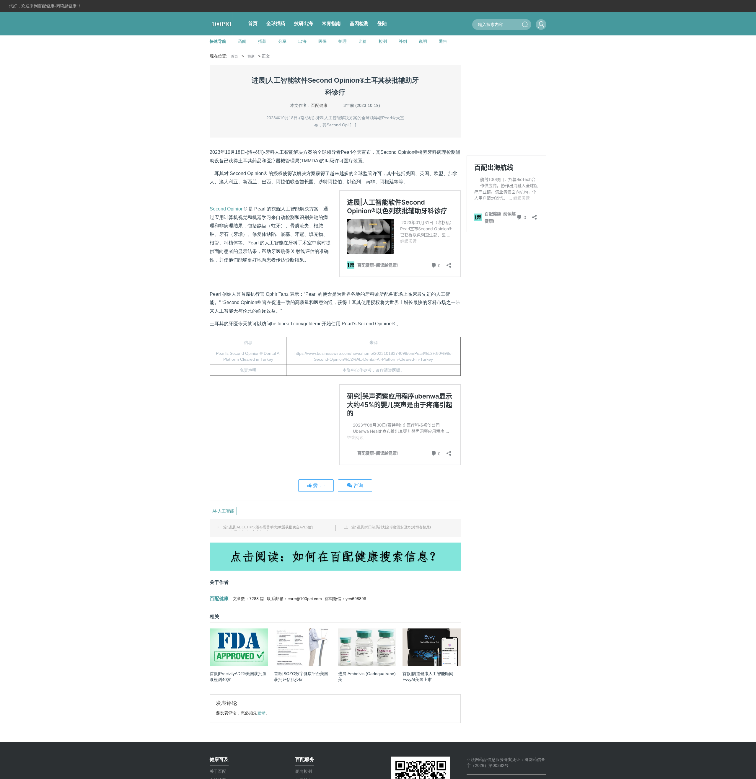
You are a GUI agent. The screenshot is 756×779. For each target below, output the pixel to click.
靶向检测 (303, 771)
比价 (363, 41)
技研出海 (303, 23)
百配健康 (319, 105)
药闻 (242, 41)
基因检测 (359, 23)
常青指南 (331, 23)
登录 (261, 713)
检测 (383, 41)
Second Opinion (227, 208)
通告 (443, 41)
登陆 (382, 23)
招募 (262, 41)
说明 (423, 41)
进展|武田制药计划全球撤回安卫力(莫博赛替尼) (394, 527)
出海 (302, 41)
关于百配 (218, 771)
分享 (282, 41)
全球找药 (275, 23)
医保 (322, 41)
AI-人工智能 (223, 511)
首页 (253, 23)
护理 (342, 41)
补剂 (403, 41)
